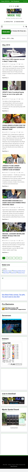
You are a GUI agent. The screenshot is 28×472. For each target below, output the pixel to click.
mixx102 (6, 64)
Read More (4, 77)
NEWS (5, 55)
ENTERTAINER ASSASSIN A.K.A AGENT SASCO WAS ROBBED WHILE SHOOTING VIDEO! (14, 203)
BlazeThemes (14, 466)
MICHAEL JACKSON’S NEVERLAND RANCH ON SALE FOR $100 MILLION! (13, 236)
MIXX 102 (14, 15)
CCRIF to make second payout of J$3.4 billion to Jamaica (13, 1)
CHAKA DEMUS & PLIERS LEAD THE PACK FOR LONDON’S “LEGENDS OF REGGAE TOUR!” (13, 127)
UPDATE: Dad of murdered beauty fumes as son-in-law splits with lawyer (13, 94)
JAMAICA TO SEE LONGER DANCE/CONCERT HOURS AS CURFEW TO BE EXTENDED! (11, 168)
